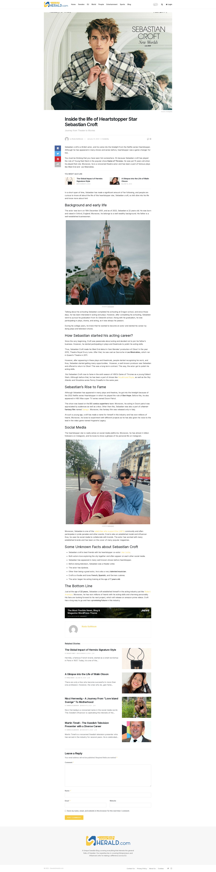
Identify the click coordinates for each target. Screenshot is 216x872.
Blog (129, 4)
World (93, 4)
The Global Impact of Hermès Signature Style (90, 649)
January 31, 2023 (93, 139)
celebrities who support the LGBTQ (109, 531)
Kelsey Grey (71, 653)
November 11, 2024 (84, 184)
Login (169, 4)
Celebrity (105, 139)
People (101, 4)
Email (68, 801)
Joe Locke (125, 552)
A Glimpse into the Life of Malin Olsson (87, 674)
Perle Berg (70, 678)
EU (88, 4)
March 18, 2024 (86, 705)
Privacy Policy (142, 868)
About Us (152, 868)
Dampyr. (85, 409)
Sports (122, 4)
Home (73, 4)
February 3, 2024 (87, 730)
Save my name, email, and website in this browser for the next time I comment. (98, 811)
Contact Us (131, 868)
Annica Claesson (73, 705)
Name (68, 791)
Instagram (110, 306)
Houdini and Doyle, (126, 377)
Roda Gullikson (77, 139)
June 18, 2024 (127, 184)
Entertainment (111, 4)
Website (113, 801)
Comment (69, 762)
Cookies (161, 868)
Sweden (81, 4)
